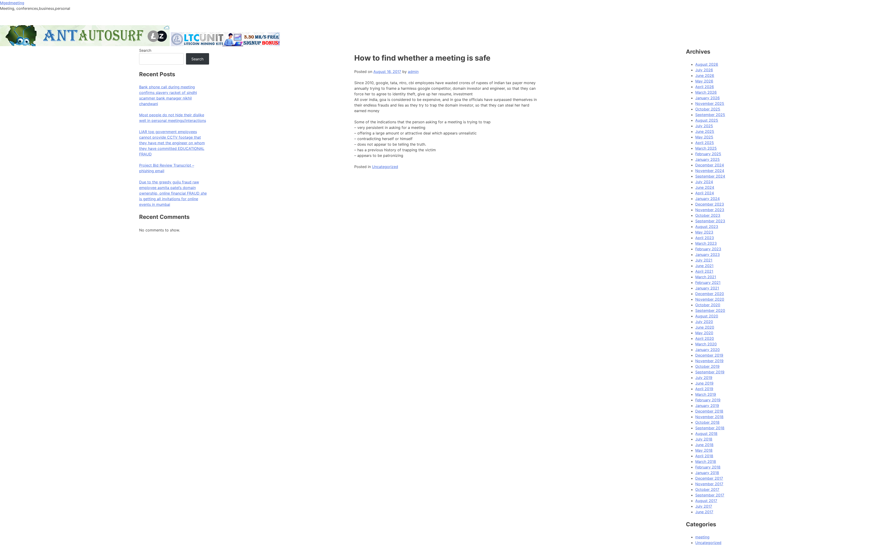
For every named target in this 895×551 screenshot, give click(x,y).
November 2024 (709, 170)
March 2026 (706, 92)
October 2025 (707, 109)
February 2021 (707, 282)
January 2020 (707, 349)
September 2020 (710, 310)
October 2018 (707, 422)
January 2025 (707, 159)
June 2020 (704, 327)
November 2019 (709, 360)
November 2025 (709, 103)
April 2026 (704, 86)
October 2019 (707, 366)
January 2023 (707, 254)
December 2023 (709, 204)
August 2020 (706, 316)
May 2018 (704, 450)
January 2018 (707, 472)
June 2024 (704, 187)
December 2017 (709, 478)
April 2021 (704, 271)
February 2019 (707, 400)
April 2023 (704, 237)
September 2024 (710, 176)
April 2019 (704, 388)
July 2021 (703, 260)
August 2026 (706, 64)
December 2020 (709, 293)
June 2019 (704, 383)
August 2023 (706, 226)
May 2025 (704, 137)
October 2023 (707, 215)
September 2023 (710, 221)
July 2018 (703, 439)
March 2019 (705, 394)
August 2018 (706, 433)
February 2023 (708, 249)
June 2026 (704, 75)
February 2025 (708, 154)
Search (145, 50)
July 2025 (704, 126)
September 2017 (709, 495)
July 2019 (703, 377)
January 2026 (707, 98)
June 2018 (704, 444)
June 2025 (704, 131)
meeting (702, 537)
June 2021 (704, 265)
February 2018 (707, 467)
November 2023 (709, 209)
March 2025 (706, 148)
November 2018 (709, 416)
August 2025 (706, 120)
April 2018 (704, 456)
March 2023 (706, 243)
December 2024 (709, 165)
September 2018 (709, 428)
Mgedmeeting (12, 2)
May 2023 (704, 232)
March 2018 (705, 461)
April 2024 (704, 193)
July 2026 (704, 70)
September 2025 (710, 114)
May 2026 (704, 81)
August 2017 (706, 500)
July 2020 (704, 321)
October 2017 (707, 489)
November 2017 (709, 484)
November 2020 (709, 299)
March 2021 (705, 277)
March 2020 (706, 344)
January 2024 (707, 198)
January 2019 (707, 405)
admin (413, 71)
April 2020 (704, 338)
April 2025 (704, 142)
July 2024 (704, 181)
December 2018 (709, 411)
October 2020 (707, 305)
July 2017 (703, 506)
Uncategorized (385, 166)
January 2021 (707, 288)
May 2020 (704, 333)
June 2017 (704, 512)
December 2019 (709, 355)
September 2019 (709, 372)
